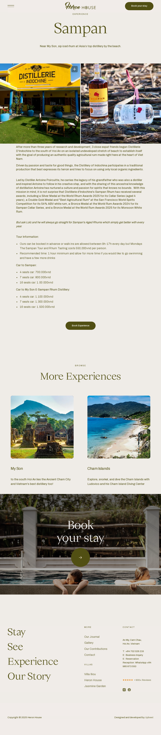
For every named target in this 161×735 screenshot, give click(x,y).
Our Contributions (95, 648)
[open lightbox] (40, 103)
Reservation (132, 659)
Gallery (88, 642)
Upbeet (149, 717)
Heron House (93, 680)
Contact (89, 654)
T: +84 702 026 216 (133, 651)
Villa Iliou (90, 674)
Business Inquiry (134, 655)
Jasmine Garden (95, 686)
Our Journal (92, 636)
